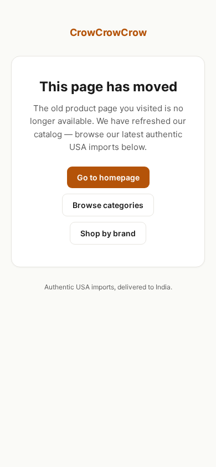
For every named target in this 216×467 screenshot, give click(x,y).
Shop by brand (108, 233)
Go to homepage (108, 177)
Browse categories (108, 205)
